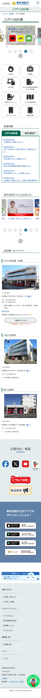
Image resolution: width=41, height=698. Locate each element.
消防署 (11, 14)
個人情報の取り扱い (10, 620)
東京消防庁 (30, 133)
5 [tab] (25, 230)
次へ (35, 36)
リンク (6, 658)
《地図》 (5, 678)
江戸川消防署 (11, 133)
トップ (4, 14)
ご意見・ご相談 (9, 601)
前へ (3, 36)
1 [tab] (4, 230)
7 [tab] (36, 230)
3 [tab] (20, 51)
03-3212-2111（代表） (17, 681)
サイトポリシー (9, 615)
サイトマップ (8, 630)
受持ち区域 (5, 311)
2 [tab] (15, 51)
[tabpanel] (20, 36)
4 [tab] (25, 51)
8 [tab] (20, 234)
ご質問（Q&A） (9, 597)
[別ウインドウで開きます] (29, 296)
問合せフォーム (20, 320)
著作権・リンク (9, 625)
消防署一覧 (7, 644)
